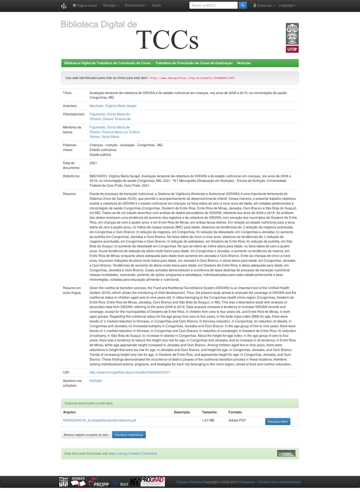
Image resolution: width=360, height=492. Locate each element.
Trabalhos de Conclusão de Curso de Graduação (194, 62)
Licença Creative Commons (136, 453)
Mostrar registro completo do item (86, 435)
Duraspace (247, 481)
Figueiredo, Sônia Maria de (110, 114)
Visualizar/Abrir (278, 421)
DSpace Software (189, 481)
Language (286, 5)
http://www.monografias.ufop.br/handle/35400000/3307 (130, 372)
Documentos (134, 5)
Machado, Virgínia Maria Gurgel (113, 105)
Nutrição (244, 62)
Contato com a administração (279, 481)
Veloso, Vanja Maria (104, 136)
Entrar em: (264, 5)
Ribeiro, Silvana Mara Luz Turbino (115, 132)
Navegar (110, 5)
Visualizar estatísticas (129, 435)
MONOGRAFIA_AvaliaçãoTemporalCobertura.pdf (99, 420)
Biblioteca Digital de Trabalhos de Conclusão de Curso (107, 62)
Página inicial (86, 5)
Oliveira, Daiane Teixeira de (110, 118)
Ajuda (156, 5)
